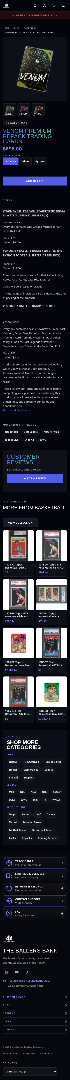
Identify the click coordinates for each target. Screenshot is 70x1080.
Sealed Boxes (53, 761)
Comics (49, 769)
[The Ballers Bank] (10, 6)
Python (40, 161)
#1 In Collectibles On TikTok (36, 15)
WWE (43, 439)
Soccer (57, 792)
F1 (45, 799)
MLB (11, 792)
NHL (44, 792)
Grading (9, 1013)
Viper (25, 161)
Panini (25, 814)
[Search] (35, 6)
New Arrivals (51, 432)
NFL (22, 792)
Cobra (12, 161)
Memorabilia (31, 769)
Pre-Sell (13, 777)
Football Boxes (17, 830)
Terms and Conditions (16, 410)
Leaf (38, 814)
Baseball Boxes (32, 822)
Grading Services (47, 838)
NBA (33, 792)
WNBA (56, 799)
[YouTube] (17, 972)
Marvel (13, 822)
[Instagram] (7, 972)
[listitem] (35, 284)
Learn (7, 1021)
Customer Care (14, 997)
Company (9, 1029)
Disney (51, 814)
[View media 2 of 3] (23, 109)
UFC (35, 799)
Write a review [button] (35, 478)
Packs (12, 838)
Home (6, 28)
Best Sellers (31, 432)
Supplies (29, 777)
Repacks (27, 838)
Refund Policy (46, 1053)
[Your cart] (54, 6)
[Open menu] (63, 6)
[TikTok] (27, 972)
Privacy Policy (28, 1053)
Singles (13, 769)
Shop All (29, 439)
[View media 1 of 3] (9, 109)
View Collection (20, 522)
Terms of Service (10, 1053)
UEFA (12, 799)
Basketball (31, 28)
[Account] (44, 6)
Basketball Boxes (42, 830)
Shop (17, 28)
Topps (12, 814)
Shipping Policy (10, 1062)
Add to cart (35, 181)
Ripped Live (11, 439)
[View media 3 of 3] (38, 109)
